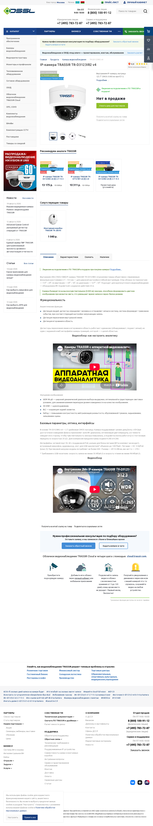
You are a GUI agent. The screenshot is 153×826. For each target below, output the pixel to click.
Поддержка (51, 732)
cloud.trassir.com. (137, 556)
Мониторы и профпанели (18, 64)
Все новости (28, 198)
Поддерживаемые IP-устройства (60, 749)
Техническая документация (58, 717)
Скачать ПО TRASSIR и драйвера (60, 720)
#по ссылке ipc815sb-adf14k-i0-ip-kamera (44, 698)
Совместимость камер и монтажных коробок (61, 754)
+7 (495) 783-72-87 (69, 23)
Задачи (7, 764)
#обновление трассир (62, 695)
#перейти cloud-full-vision (95, 692)
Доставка (49, 773)
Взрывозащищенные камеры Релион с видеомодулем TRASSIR (20, 209)
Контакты (90, 727)
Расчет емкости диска (55, 724)
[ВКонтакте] (132, 782)
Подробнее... (116, 269)
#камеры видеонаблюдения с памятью (81, 698)
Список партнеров (12, 717)
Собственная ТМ (102, 31)
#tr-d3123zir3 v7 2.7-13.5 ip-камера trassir (92, 695)
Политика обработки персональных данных (102, 736)
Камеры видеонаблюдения (15, 49)
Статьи (48, 783)
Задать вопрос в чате (55, 45)
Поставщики (12, 137)
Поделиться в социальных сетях (110, 120)
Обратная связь (52, 739)
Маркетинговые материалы (98, 741)
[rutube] (147, 782)
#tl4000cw (105, 698)
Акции (9, 728)
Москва (61, 2)
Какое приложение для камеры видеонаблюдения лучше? (19, 275)
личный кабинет (82, 578)
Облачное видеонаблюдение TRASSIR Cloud (15, 97)
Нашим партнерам (13, 724)
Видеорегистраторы (16, 58)
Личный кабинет (137, 2)
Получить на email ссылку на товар (111, 117)
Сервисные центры (53, 780)
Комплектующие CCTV (17, 130)
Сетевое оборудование (18, 81)
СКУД (8, 87)
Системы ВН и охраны (14, 750)
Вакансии (89, 720)
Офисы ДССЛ (91, 731)
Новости (89, 745)
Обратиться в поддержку (56, 736)
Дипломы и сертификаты (97, 724)
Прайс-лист (112, 2)
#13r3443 (116, 698)
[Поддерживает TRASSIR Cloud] (53, 163)
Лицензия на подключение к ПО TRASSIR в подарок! (120, 89)
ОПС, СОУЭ (11, 107)
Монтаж (48, 769)
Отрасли (8, 761)
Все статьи (28, 263)
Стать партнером (12, 720)
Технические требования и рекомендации (57, 744)
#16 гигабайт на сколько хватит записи (64, 692)
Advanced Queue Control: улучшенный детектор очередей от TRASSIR (18, 228)
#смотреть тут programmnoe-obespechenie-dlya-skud (27, 695)
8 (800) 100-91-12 (99, 12)
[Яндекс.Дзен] (139, 782)
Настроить (13, 817)
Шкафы (9, 123)
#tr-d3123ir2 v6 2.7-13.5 (14, 698)
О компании (92, 713)
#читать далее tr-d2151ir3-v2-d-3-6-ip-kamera (23, 701)
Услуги (7, 768)
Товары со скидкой (15, 143)
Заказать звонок (138, 31)
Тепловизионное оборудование (14, 72)
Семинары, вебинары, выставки (20, 731)
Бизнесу (76, 31)
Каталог (14, 31)
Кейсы (6, 757)
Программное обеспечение (13, 39)
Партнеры (49, 31)
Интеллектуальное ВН (14, 753)
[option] (20, 171)
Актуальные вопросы (54, 759)
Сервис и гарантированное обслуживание (57, 764)
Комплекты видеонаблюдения (15, 115)
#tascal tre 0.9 (52, 701)
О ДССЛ (89, 717)
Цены (8, 738)
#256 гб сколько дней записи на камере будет (24, 692)
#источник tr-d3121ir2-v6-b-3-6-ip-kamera (131, 695)
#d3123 (111, 692)
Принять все (30, 817)
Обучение (10, 735)
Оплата (48, 776)
